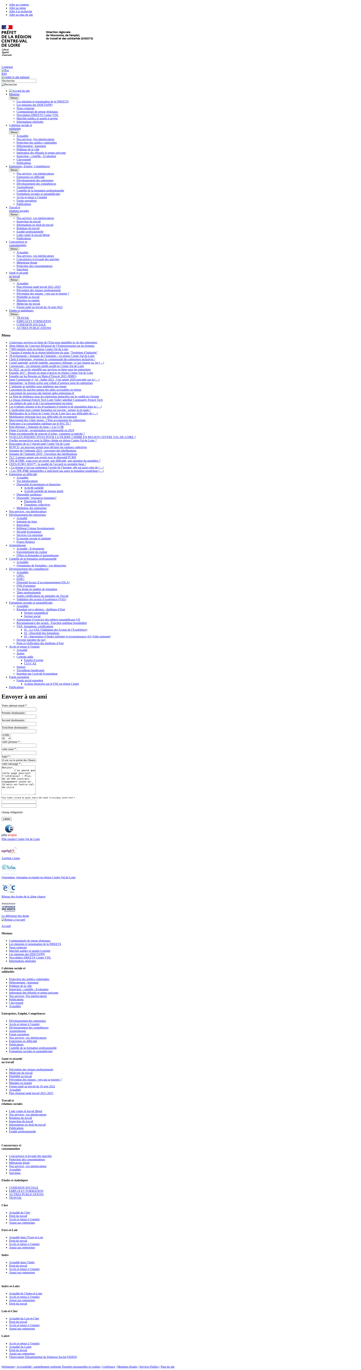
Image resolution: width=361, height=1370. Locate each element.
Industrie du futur (27, 521)
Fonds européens (27, 200)
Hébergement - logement (31, 146)
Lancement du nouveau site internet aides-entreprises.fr (41, 393)
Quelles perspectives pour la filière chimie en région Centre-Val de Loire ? (53, 440)
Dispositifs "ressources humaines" (37, 497)
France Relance (26, 541)
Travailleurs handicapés (30, 670)
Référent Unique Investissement (35, 528)
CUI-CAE (30, 663)
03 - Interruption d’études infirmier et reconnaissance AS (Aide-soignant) (67, 636)
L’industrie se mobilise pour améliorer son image (38, 386)
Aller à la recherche (20, 11)
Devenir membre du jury (31, 639)
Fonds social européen (30, 680)
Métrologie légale (27, 262)
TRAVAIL (23, 317)
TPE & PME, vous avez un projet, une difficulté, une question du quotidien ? (54, 460)
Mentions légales (127, 1366)
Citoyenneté (24, 159)
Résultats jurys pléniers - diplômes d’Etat (41, 609)
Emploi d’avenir (33, 660)
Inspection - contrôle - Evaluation (36, 156)
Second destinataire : (14, 720)
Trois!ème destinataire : (15, 727)
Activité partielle (34, 487)
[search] (19, 81)
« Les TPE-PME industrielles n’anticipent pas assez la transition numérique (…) (56, 470)
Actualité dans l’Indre (22, 1262)
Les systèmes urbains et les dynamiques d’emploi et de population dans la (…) (55, 406)
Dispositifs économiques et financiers (39, 484)
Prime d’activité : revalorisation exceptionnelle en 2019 (41, 430)
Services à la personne (30, 535)
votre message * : (12, 763)
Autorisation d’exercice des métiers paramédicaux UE (48, 619)
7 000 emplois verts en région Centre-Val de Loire (38, 349)
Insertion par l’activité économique (37, 673)
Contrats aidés (25, 656)
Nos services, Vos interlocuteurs (35, 139)
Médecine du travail (28, 303)
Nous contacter (25, 108)
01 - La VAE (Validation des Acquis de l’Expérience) (55, 629)
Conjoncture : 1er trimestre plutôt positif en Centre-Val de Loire (46, 366)
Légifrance (108, 1366)
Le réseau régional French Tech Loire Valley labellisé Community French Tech (56, 399)
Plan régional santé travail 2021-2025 (39, 286)
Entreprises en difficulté (31, 177)
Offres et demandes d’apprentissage (38, 555)
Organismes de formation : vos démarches (41, 565)
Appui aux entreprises (22, 1222)
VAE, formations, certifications (35, 626)
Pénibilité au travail (28, 297)
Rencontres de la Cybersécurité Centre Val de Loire (39, 443)
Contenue (7, 67)
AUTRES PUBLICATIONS (34, 328)
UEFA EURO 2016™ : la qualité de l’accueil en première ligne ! (47, 464)
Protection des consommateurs (34, 266)
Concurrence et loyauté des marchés (38, 259)
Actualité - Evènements (30, 548)
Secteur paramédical (36, 612)
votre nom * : (9, 749)
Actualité (22, 518)
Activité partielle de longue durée (43, 491)
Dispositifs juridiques (29, 494)
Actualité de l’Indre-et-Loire (25, 1293)
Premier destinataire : (14, 712)
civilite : (6, 734)
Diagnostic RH (33, 501)
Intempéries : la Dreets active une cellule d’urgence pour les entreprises (51, 383)
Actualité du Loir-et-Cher (24, 1318)
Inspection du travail (29, 221)
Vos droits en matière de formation (37, 589)
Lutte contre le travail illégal (33, 235)
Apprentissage (25, 187)
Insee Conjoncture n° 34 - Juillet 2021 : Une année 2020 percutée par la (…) (54, 379)
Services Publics (149, 1366)
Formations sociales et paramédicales (38, 193)
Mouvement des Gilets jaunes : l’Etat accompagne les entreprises (47, 420)
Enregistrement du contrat (32, 552)
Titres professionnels (29, 592)
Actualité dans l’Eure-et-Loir (26, 1237)
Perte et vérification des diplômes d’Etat (40, 643)
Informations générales (30, 121)
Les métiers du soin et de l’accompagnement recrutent (41, 403)
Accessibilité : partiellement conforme (39, 1366)
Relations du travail (28, 228)
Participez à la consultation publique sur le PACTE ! (40, 423)
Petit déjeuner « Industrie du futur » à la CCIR (36, 427)
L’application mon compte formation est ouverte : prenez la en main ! (50, 410)
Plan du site (167, 1366)
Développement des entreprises (35, 180)
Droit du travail (18, 1216)
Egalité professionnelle (30, 231)
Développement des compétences (36, 183)
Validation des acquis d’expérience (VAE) (41, 599)
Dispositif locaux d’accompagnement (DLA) (43, 582)
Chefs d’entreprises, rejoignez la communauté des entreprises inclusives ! (52, 359)
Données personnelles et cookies (81, 1366)
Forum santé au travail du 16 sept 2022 (40, 307)
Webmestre (8, 1366)
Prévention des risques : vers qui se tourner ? (43, 293)
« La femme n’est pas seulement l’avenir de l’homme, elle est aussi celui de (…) (56, 467)
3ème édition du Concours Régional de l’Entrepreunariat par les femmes (51, 345)
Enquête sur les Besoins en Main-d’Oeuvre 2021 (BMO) (42, 376)
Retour (14, 98)
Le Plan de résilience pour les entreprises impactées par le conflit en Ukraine (54, 396)
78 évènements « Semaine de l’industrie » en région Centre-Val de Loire (51, 356)
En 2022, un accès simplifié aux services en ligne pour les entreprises (50, 369)
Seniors (21, 666)
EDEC (21, 579)
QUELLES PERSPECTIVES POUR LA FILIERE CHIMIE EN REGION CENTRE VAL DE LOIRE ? (72, 437)
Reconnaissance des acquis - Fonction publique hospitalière (52, 623)
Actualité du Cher (19, 1212)
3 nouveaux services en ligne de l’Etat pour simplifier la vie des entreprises (53, 342)
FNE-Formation (26, 585)
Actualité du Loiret (20, 1346)
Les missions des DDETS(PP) (34, 104)
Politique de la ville (28, 149)
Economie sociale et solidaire (34, 538)
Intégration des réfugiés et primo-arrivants (41, 152)
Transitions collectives (37, 504)
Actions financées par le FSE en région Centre (51, 683)
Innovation (23, 525)
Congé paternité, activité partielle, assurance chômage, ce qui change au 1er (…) (56, 362)
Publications (24, 162)
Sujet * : (6, 756)
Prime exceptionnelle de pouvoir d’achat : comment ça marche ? (47, 433)
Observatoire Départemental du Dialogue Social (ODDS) (43, 1357)
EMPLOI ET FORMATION (34, 321)
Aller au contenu (19, 4)
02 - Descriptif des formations (41, 633)
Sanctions (22, 269)
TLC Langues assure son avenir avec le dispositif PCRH (42, 457)
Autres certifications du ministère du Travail (42, 595)
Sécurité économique (29, 531)
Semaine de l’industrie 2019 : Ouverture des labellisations (43, 454)
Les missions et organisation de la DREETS (43, 101)
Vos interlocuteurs (27, 481)
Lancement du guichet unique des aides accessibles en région (45, 389)
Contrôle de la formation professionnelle (40, 190)
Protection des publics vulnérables (37, 142)
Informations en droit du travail (35, 224)
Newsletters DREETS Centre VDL (38, 115)
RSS (4, 73)
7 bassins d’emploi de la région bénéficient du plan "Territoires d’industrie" (53, 352)
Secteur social (32, 616)
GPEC (20, 575)
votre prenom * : (11, 741)
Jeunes (20, 653)
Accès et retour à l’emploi (32, 197)
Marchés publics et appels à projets (37, 118)
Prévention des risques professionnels (39, 290)
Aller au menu (17, 8)
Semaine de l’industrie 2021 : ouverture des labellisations (42, 450)
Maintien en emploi (28, 300)
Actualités (22, 135)
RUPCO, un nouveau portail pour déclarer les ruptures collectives (48, 447)
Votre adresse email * (14, 705)
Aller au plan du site (21, 14)
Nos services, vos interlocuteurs (35, 173)
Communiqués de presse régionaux (37, 111)
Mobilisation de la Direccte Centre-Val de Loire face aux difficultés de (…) (53, 413)
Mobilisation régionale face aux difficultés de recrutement (43, 416)
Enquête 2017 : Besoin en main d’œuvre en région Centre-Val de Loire (51, 372)
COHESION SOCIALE (31, 324)
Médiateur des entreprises (32, 508)
